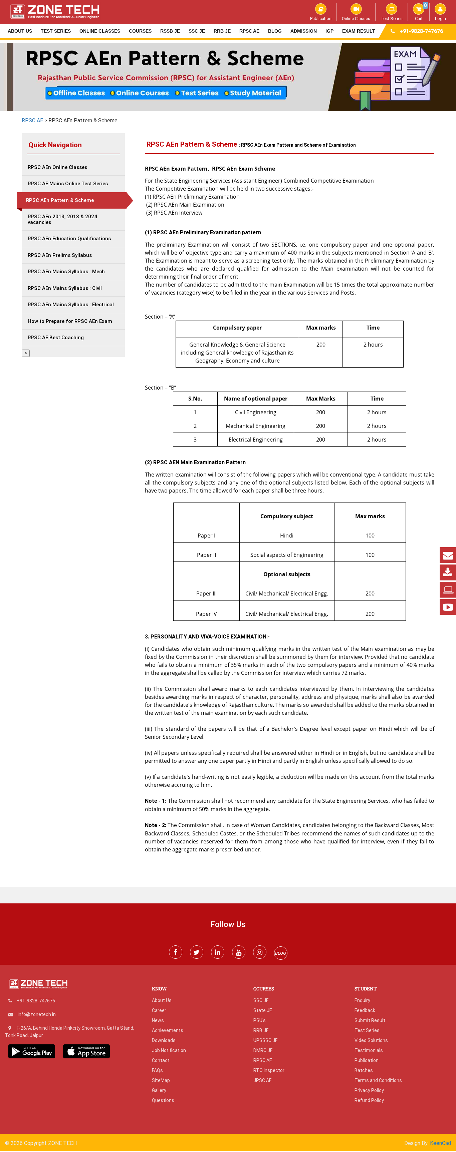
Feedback (365, 1010)
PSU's (259, 1020)
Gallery (159, 1090)
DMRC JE (263, 1050)
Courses (140, 31)
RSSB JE (170, 31)
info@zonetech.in (37, 1014)
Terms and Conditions (378, 1080)
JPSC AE (262, 1080)
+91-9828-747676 (421, 31)
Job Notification (169, 1050)
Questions (163, 1100)
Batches (364, 1070)
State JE (262, 1010)
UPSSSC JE (265, 1040)
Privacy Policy (369, 1090)
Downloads (164, 1040)
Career (159, 1010)
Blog (275, 31)
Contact (161, 1060)
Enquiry (362, 1000)
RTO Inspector (268, 1070)
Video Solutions (371, 1040)
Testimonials (369, 1050)
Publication (320, 18)
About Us (20, 31)
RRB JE (222, 31)
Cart (421, 12)
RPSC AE (249, 31)
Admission (303, 31)
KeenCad (440, 1143)
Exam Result (358, 31)
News (158, 1020)
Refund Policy (369, 1100)
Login (440, 18)
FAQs (157, 1070)
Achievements (167, 1030)
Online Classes (356, 18)
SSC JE (197, 31)
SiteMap (161, 1080)
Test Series (392, 18)
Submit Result (370, 1020)
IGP (329, 31)
